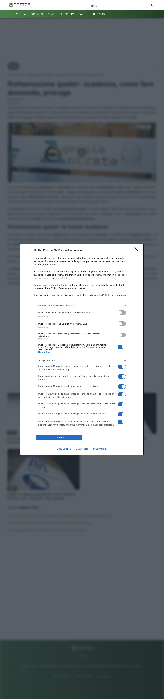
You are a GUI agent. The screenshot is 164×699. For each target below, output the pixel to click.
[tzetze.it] (20, 5)
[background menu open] (10, 14)
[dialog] (82, 349)
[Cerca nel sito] (152, 5)
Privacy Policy (100, 449)
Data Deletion (64, 449)
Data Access (82, 449)
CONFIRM (59, 437)
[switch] (122, 312)
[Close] (137, 250)
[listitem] (82, 305)
